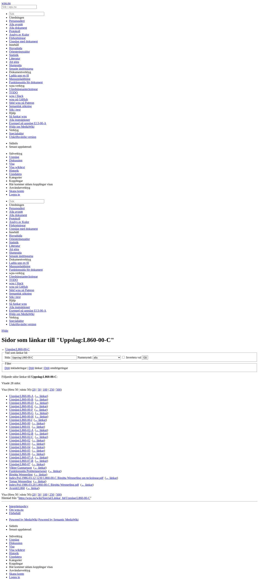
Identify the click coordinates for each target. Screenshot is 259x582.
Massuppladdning (19, 79)
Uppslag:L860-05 (19, 450)
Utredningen (16, 17)
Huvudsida (15, 48)
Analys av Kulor (19, 34)
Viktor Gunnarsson (20, 467)
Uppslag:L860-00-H (21, 416)
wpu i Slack (16, 96)
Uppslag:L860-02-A (21, 430)
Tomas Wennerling (20, 481)
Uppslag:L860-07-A (21, 457)
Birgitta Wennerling (21, 474)
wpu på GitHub (18, 99)
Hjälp (12, 113)
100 (45, 389)
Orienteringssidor (19, 51)
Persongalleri (17, 21)
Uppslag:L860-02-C (21, 437)
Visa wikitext (17, 167)
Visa (11, 163)
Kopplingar (16, 180)
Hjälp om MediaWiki (21, 126)
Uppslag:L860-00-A (21, 396)
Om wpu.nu (16, 509)
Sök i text (14, 109)
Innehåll (14, 44)
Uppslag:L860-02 (19, 440)
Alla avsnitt (16, 24)
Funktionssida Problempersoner (28, 471)
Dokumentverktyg (20, 72)
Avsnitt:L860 (17, 488)
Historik (14, 170)
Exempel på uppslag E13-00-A (27, 123)
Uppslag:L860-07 (19, 464)
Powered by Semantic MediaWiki (58, 519)
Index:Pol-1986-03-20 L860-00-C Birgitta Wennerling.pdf (44, 484)
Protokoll (14, 31)
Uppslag (14, 157)
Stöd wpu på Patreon (21, 102)
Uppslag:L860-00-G (21, 413)
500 (58, 389)
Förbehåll (14, 513)
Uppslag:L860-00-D (21, 402)
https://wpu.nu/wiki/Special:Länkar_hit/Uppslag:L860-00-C (54, 498)
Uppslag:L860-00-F (21, 409)
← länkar (41, 396)
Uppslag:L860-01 (19, 426)
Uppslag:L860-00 (19, 423)
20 (34, 389)
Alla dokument (18, 27)
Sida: (8, 357)
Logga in (14, 194)
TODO (13, 92)
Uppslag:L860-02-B (21, 433)
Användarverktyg (19, 187)
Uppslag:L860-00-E (21, 406)
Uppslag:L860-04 (19, 447)
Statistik (14, 55)
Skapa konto (16, 191)
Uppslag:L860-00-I (20, 420)
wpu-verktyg (16, 85)
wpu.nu (6, 3)
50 (39, 389)
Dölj (7, 368)
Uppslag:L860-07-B (21, 460)
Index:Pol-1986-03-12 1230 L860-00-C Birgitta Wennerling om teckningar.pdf (56, 478)
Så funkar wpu (18, 116)
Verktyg (14, 130)
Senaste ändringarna (21, 68)
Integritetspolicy (18, 506)
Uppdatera (15, 174)
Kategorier (15, 177)
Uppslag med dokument (23, 41)
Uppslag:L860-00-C (17, 349)
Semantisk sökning (20, 106)
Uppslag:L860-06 (19, 454)
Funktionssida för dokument (26, 82)
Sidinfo (13, 143)
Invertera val (133, 357)
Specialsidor (16, 133)
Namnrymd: (85, 357)
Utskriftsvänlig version (22, 136)
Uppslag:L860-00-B (21, 399)
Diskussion (15, 160)
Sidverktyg (15, 153)
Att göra (14, 61)
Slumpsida (15, 65)
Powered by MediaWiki (23, 519)
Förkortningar (17, 38)
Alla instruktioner (19, 119)
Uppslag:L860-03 (19, 443)
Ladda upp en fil (19, 75)
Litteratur (14, 58)
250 (51, 389)
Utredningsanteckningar (23, 89)
